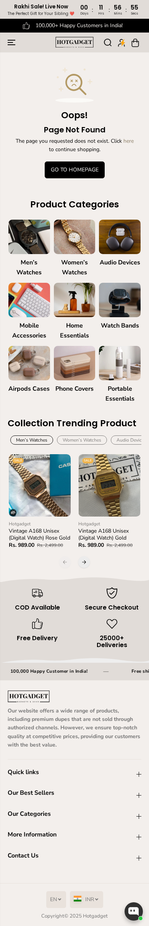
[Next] (84, 562)
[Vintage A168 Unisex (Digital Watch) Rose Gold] (40, 485)
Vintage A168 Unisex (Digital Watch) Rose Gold (39, 534)
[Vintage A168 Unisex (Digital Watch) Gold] (109, 485)
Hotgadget (95, 916)
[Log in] (121, 42)
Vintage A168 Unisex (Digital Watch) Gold (103, 534)
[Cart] (135, 42)
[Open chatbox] (134, 911)
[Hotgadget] (74, 42)
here (128, 141)
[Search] (108, 42)
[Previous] (65, 562)
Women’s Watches (82, 440)
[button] (12, 42)
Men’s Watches (31, 440)
